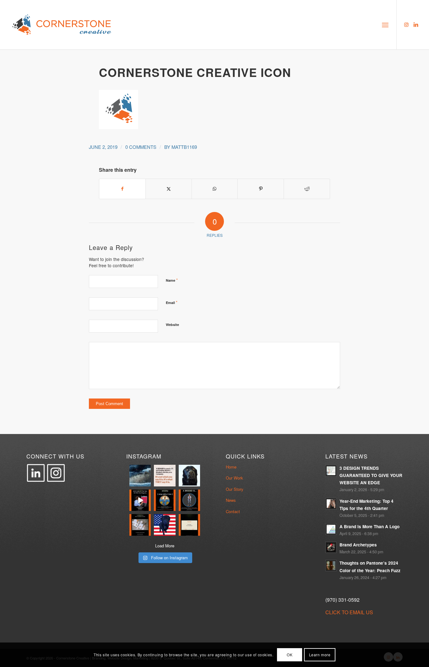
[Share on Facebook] (122, 188)
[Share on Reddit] (307, 188)
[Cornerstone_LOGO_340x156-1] (62, 24)
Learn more (320, 654)
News (231, 500)
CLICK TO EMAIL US (349, 612)
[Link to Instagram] (406, 24)
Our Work (234, 478)
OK (289, 654)
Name (172, 280)
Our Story (234, 489)
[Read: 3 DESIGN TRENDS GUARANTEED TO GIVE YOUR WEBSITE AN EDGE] (331, 470)
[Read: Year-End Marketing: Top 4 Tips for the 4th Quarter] (331, 503)
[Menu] (385, 24)
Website (172, 324)
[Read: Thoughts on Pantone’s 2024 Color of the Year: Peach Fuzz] (331, 565)
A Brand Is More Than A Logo (369, 526)
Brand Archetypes (358, 545)
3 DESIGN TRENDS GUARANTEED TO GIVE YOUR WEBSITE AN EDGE (370, 475)
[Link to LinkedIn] (416, 24)
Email (171, 302)
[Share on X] (169, 188)
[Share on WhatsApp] (215, 188)
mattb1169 (184, 147)
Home (231, 467)
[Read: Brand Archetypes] (331, 547)
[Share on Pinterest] (261, 188)
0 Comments (140, 147)
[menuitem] (385, 24)
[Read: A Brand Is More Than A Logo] (331, 529)
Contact (233, 511)
